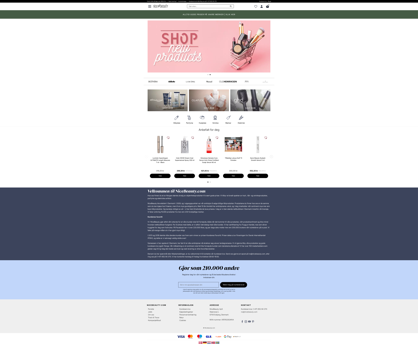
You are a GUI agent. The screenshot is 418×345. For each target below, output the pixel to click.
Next (271, 157)
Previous (147, 157)
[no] (213, 342)
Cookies (182, 320)
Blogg (269, 1)
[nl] (209, 342)
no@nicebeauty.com (249, 312)
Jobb (150, 312)
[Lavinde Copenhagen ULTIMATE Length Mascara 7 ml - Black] (160, 144)
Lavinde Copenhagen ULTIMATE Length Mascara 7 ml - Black (160, 160)
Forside (151, 309)
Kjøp (160, 176)
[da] (201, 342)
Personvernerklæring (187, 315)
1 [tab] (208, 182)
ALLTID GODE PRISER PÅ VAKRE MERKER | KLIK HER (209, 14)
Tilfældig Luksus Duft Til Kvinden (233, 159)
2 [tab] (210, 182)
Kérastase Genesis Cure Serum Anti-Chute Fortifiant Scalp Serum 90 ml (209, 160)
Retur (181, 317)
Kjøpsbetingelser (186, 312)
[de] (205, 342)
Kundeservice (263, 1)
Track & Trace (153, 317)
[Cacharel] (246, 81)
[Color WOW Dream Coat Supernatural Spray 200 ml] (184, 144)
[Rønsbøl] (171, 81)
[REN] (153, 81)
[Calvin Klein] (265, 81)
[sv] (217, 342)
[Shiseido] (190, 81)
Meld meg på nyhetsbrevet (233, 285)
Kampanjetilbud (154, 320)
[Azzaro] (209, 81)
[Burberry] (228, 81)
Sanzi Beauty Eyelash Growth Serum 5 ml (257, 159)
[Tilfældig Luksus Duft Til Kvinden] (233, 144)
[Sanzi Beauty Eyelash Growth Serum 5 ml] (257, 144)
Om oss (151, 315)
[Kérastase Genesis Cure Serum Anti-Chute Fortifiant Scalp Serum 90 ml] (209, 144)
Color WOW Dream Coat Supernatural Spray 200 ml (184, 159)
